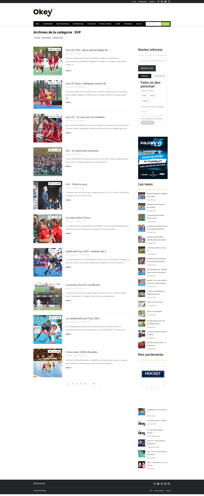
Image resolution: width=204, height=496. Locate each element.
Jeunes (71, 53)
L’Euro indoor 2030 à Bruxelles (81, 352)
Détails (68, 71)
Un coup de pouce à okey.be (156, 420)
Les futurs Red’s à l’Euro (78, 217)
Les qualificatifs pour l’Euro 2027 (83, 318)
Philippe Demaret (39, 483)
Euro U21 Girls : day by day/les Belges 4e (87, 50)
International (73, 255)
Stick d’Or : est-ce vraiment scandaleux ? (156, 442)
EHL (70, 154)
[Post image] (141, 195)
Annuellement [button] (159, 76)
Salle (70, 355)
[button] (147, 388)
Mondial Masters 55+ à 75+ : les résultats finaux (156, 322)
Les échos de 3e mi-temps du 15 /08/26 (157, 333)
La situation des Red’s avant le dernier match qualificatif (157, 227)
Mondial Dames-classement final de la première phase (156, 260)
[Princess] (153, 385)
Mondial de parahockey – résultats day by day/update (156, 238)
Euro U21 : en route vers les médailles (85, 117)
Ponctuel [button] (144, 76)
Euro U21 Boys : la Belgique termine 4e (86, 83)
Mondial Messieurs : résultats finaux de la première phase (157, 271)
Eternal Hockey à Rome (155, 302)
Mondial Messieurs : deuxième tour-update (157, 195)
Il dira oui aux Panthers (154, 311)
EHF (67, 53)
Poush (43, 491)
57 (94, 384)
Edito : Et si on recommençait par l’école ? (157, 453)
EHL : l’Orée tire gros (76, 184)
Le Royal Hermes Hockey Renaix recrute (155, 216)
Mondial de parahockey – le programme (156, 344)
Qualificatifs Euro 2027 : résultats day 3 (86, 251)
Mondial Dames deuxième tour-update (156, 206)
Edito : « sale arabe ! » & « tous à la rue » (157, 464)
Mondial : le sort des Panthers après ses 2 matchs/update (157, 281)
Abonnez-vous (147, 68)
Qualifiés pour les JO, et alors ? (157, 411)
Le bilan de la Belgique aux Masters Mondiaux (156, 292)
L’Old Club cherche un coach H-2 (156, 249)
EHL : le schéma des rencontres (82, 150)
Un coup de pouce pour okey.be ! (155, 431)
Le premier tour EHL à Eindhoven (83, 284)
